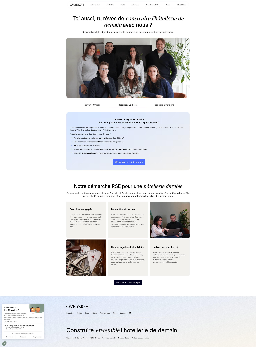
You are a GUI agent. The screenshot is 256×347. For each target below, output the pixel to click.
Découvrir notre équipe (128, 282)
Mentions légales (124, 338)
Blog (114, 313)
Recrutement (105, 313)
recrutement (152, 5)
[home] (77, 5)
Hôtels (94, 313)
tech (122, 5)
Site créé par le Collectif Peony (76, 338)
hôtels (135, 5)
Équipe (79, 313)
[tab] (92, 105)
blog (168, 5)
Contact (123, 313)
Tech (87, 313)
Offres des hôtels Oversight (129, 162)
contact (181, 5)
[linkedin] (130, 313)
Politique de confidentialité (141, 338)
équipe (110, 5)
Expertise (95, 5)
